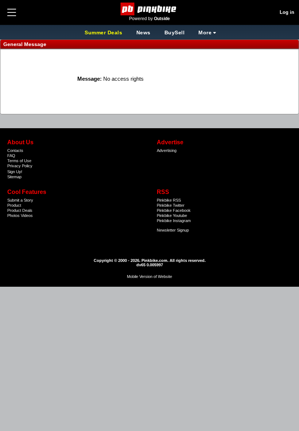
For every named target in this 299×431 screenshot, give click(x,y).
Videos (27, 215)
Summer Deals (104, 32)
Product (14, 205)
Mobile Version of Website (149, 276)
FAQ (11, 155)
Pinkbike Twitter (171, 205)
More (204, 32)
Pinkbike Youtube (172, 215)
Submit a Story (20, 200)
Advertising (166, 150)
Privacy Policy (19, 166)
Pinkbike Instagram (174, 220)
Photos (13, 215)
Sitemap (14, 177)
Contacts (15, 150)
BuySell (174, 32)
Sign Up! (14, 171)
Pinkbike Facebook (174, 210)
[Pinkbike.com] (150, 9)
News (143, 32)
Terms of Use (19, 161)
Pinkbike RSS (169, 200)
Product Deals (19, 210)
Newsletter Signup (173, 230)
